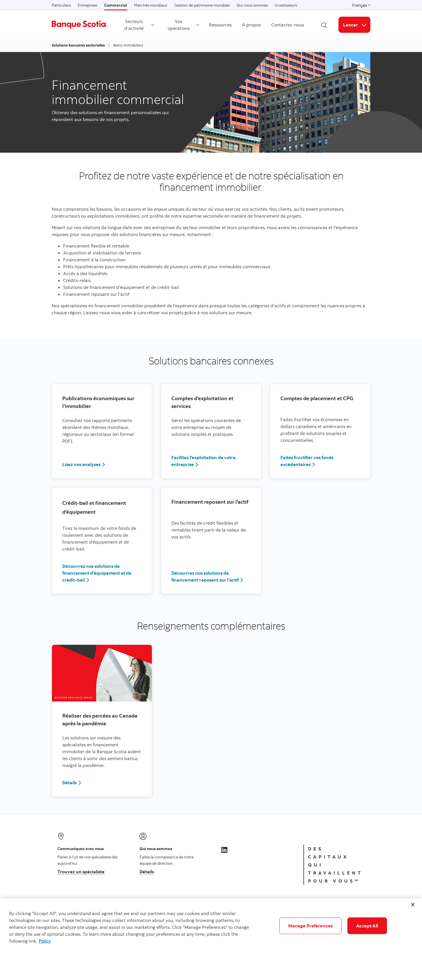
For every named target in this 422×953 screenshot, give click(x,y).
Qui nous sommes (252, 5)
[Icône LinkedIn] (224, 850)
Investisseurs (286, 5)
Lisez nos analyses (81, 464)
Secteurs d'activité (134, 24)
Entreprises (87, 5)
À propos (251, 25)
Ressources (220, 25)
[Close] (412, 904)
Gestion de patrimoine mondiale (202, 5)
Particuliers (61, 5)
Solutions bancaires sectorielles (78, 45)
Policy (45, 941)
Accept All (367, 926)
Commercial (115, 5)
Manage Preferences (310, 926)
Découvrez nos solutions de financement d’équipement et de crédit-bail (96, 573)
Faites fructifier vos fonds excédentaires (306, 461)
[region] (211, 925)
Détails (69, 782)
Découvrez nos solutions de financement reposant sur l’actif (205, 576)
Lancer (356, 25)
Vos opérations (179, 24)
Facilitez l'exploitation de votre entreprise (203, 461)
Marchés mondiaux (150, 5)
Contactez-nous (287, 25)
